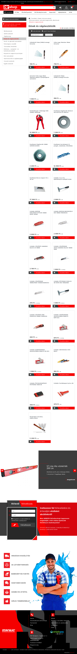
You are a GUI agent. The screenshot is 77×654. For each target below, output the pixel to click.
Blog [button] (31, 625)
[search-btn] (54, 7)
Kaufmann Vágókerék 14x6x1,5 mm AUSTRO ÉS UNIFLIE (63, 111)
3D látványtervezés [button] (40, 12)
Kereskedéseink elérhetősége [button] (38, 620)
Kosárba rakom (40, 67)
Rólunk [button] (53, 618)
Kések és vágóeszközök (11, 39)
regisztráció (66, 9)
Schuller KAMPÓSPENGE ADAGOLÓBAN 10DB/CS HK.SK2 (39, 350)
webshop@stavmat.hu (60, 1)
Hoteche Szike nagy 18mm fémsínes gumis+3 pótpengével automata (39, 77)
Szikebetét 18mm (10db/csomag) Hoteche (61, 76)
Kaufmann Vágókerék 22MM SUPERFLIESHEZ (39, 145)
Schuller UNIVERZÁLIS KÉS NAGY (62, 350)
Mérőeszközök (8, 31)
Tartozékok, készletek (10, 46)
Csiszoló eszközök (9, 61)
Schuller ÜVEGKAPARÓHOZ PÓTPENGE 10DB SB (38, 384)
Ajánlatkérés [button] (62, 12)
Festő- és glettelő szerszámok (12, 41)
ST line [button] (17, 12)
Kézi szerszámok (8, 56)
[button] (74, 470)
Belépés (60, 9)
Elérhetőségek (49, 1)
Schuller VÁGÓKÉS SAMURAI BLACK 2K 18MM (39, 247)
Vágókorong (7, 36)
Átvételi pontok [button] (27, 12)
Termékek (9, 12)
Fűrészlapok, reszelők (10, 44)
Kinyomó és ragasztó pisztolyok (13, 53)
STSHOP (9, 649)
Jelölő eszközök (8, 34)
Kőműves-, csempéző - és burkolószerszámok (11, 50)
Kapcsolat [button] (52, 12)
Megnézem (71, 479)
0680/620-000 (34, 640)
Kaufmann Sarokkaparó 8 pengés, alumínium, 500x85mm (63, 145)
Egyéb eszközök (8, 64)
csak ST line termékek (49, 31)
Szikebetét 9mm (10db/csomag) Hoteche (39, 43)
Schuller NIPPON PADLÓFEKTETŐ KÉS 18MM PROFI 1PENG (38, 212)
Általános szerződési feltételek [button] (60, 620)
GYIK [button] (70, 12)
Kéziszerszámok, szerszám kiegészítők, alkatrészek (12, 25)
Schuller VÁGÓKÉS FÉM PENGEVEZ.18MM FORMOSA (38, 315)
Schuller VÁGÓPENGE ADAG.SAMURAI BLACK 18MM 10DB (63, 247)
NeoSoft (72, 652)
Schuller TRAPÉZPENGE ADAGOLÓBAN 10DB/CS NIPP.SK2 (61, 316)
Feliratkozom (26, 525)
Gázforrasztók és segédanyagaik (13, 58)
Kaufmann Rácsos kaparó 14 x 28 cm (39, 178)
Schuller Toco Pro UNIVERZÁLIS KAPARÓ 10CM (62, 178)
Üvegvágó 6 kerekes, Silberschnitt (36, 417)
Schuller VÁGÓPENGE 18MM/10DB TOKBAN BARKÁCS (39, 282)
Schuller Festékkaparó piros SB (63, 383)
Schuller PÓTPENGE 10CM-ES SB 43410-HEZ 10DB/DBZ (63, 282)
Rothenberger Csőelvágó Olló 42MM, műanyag (39, 111)
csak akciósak (36, 31)
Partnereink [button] (33, 623)
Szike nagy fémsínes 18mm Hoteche (62, 43)
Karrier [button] (32, 618)
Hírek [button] (52, 627)
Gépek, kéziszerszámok (12, 19)
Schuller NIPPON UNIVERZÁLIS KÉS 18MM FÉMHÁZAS (63, 212)
